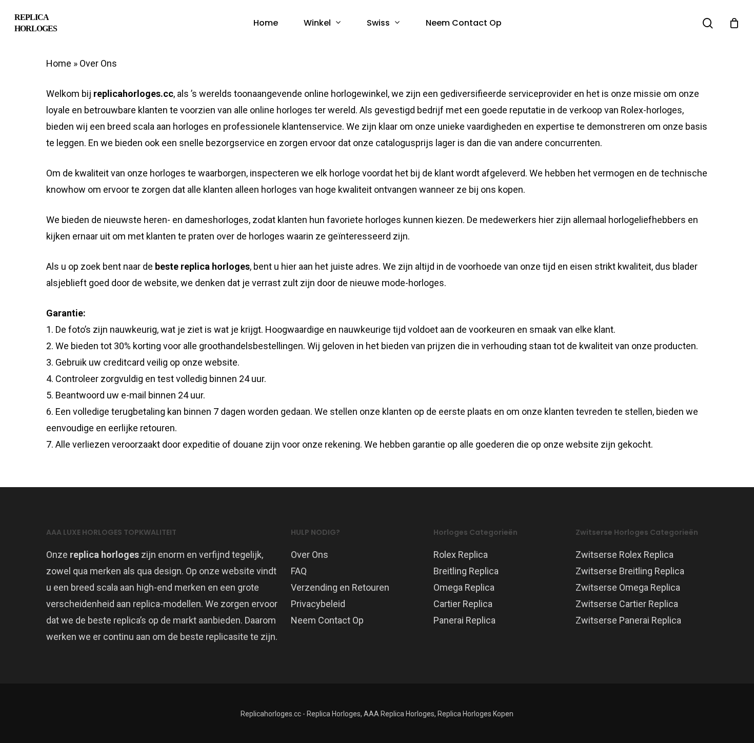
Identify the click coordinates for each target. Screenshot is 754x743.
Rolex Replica (460, 554)
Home (58, 63)
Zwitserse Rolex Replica (624, 554)
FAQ (299, 571)
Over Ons (309, 554)
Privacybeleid (318, 603)
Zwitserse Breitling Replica (630, 571)
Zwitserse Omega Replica (628, 587)
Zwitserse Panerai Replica (628, 620)
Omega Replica (463, 587)
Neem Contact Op (327, 620)
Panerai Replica (464, 620)
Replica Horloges (35, 23)
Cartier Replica (462, 603)
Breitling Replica (466, 571)
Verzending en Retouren (340, 587)
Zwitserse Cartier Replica (627, 603)
